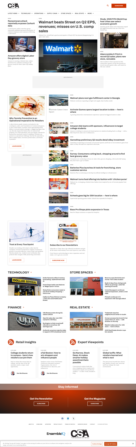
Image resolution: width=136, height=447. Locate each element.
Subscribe (119, 5)
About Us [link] (31, 424)
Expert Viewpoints (91, 342)
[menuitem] (14, 13)
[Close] (133, 444)
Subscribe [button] (41, 403)
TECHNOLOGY (19, 272)
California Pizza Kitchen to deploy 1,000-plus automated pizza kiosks (54, 298)
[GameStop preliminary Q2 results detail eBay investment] (58, 142)
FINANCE (15, 307)
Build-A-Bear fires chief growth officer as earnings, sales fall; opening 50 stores (115, 284)
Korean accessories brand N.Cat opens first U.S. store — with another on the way (116, 319)
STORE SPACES (81, 272)
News (71, 95)
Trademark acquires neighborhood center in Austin (115, 313)
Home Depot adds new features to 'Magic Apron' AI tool (54, 285)
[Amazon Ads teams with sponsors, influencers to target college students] (58, 128)
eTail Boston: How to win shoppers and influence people (51, 355)
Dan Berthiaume (22, 373)
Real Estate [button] (79, 13)
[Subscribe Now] (68, 232)
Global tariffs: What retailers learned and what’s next (112, 355)
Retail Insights (26, 342)
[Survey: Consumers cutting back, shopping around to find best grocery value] (58, 155)
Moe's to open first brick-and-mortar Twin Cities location (115, 278)
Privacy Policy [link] (58, 424)
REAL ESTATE (80, 307)
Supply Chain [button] (52, 13)
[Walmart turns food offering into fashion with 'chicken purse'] (58, 183)
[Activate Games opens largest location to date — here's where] (58, 114)
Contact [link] (92, 424)
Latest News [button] (12, 13)
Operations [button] (38, 13)
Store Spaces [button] (66, 13)
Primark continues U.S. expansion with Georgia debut (115, 297)
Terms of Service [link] (70, 424)
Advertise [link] (48, 424)
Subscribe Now (58, 260)
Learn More (16, 146)
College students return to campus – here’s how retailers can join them (22, 355)
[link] (62, 418)
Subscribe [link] (39, 424)
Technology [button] (26, 13)
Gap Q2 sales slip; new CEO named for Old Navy (52, 318)
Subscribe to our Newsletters (64, 245)
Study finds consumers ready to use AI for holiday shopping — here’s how (54, 291)
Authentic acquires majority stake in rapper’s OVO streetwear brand (54, 331)
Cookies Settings (103, 424)
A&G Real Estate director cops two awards (115, 331)
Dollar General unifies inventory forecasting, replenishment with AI (54, 279)
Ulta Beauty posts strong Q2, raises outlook (53, 313)
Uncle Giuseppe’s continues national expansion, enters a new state (116, 291)
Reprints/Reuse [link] (82, 424)
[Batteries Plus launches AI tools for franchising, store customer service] (58, 169)
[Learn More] (27, 106)
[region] (68, 444)
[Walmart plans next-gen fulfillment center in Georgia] (58, 100)
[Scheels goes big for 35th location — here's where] (58, 197)
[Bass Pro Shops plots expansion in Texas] (58, 211)
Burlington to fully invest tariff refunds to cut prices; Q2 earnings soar (53, 325)
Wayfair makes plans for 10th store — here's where (115, 325)
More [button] (90, 13)
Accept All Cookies (110, 444)
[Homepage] (13, 6)
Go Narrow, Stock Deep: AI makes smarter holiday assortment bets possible (81, 358)
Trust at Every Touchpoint (21, 244)
